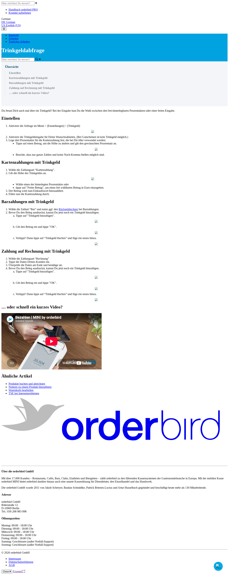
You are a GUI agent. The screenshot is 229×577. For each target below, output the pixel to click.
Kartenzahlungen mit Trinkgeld (28, 77)
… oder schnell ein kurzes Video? (29, 92)
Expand (18, 571)
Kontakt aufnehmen (20, 12)
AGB (12, 565)
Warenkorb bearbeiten (21, 390)
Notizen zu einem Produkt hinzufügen (30, 386)
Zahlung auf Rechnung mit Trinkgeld (32, 87)
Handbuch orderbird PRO (23, 9)
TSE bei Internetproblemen (24, 393)
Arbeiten (13, 38)
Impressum (15, 558)
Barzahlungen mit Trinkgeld (26, 82)
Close (6, 571)
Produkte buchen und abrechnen (27, 383)
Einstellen (15, 72)
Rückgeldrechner (68, 209)
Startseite (14, 35)
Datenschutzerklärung (21, 561)
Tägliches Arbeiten (19, 41)
